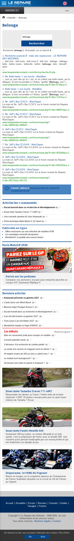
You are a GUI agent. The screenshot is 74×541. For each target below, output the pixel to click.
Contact (57, 521)
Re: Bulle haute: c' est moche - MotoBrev (25, 76)
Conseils (53, 503)
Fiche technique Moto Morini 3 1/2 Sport (25, 221)
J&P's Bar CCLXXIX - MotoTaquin (22, 157)
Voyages (32, 506)
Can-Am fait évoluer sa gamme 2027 (23, 316)
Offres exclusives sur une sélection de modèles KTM (29, 231)
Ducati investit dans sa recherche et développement (31, 312)
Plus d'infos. (64, 533)
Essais (31, 503)
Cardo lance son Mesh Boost (20, 302)
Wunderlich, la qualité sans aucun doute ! (24, 237)
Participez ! (63, 331)
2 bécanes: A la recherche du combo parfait (27, 344)
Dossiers (42, 503)
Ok (30, 537)
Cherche (11, 18)
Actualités (21, 503)
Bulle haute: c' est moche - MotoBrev (23, 89)
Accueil (9, 503)
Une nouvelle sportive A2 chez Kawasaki (26, 216)
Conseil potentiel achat (18, 340)
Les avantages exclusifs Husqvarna (21, 234)
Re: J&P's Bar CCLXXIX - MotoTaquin (24, 144)
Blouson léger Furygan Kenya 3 (21, 307)
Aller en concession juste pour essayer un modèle (30, 335)
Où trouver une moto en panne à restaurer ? (27, 363)
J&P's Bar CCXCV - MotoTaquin (21, 129)
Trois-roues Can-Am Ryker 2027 (21, 321)
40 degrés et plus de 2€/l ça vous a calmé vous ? (30, 354)
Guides (63, 503)
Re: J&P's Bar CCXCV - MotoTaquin (23, 101)
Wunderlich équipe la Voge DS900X (23, 325)
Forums (42, 506)
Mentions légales (42, 521)
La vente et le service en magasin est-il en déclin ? (30, 349)
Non (43, 537)
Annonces (12, 10)
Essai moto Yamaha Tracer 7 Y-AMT (23, 212)
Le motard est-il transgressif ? (21, 358)
